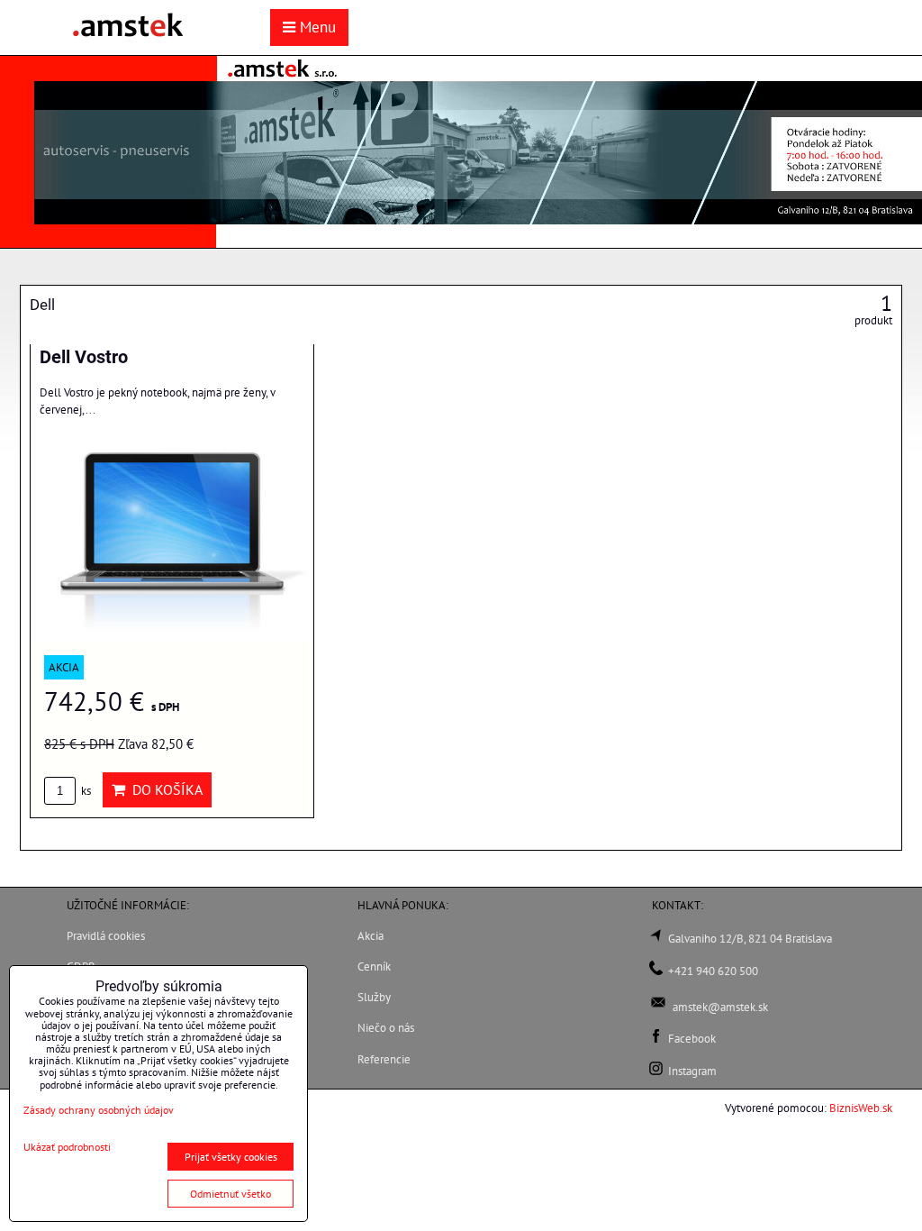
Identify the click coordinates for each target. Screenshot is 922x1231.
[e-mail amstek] (658, 1007)
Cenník (374, 966)
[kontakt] (656, 971)
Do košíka (164, 789)
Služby (374, 997)
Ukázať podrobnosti (67, 1147)
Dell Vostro (84, 357)
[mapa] (656, 938)
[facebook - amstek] (656, 1038)
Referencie (384, 1059)
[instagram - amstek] (656, 1071)
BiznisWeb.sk (860, 1108)
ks (84, 790)
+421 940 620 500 (713, 971)
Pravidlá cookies (106, 936)
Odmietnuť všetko (230, 1193)
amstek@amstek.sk (720, 1007)
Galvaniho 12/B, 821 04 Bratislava (750, 938)
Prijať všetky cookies (231, 1156)
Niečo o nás (385, 1027)
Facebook (692, 1038)
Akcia (370, 936)
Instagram (692, 1071)
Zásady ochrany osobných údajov (98, 1110)
